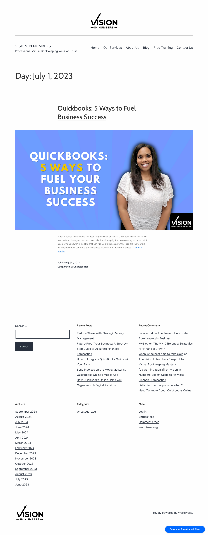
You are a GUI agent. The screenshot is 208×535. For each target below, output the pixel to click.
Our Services (112, 47)
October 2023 (24, 463)
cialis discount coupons (154, 385)
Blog (146, 47)
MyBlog (143, 343)
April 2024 (22, 437)
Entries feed (146, 416)
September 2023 (26, 468)
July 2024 (21, 422)
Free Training (163, 47)
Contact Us (185, 47)
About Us (132, 47)
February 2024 (24, 448)
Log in (143, 411)
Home (95, 47)
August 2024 (23, 416)
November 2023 (25, 458)
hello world (146, 333)
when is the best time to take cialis (161, 353)
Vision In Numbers (33, 46)
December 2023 (25, 453)
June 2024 (22, 427)
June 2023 (22, 484)
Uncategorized (80, 266)
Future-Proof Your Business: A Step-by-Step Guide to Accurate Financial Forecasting (102, 348)
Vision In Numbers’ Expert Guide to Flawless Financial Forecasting (161, 375)
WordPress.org (148, 427)
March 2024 (23, 442)
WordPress (185, 512)
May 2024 (21, 432)
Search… (21, 325)
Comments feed (149, 422)
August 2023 (23, 474)
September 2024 (26, 411)
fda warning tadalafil (152, 369)
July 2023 (21, 479)
